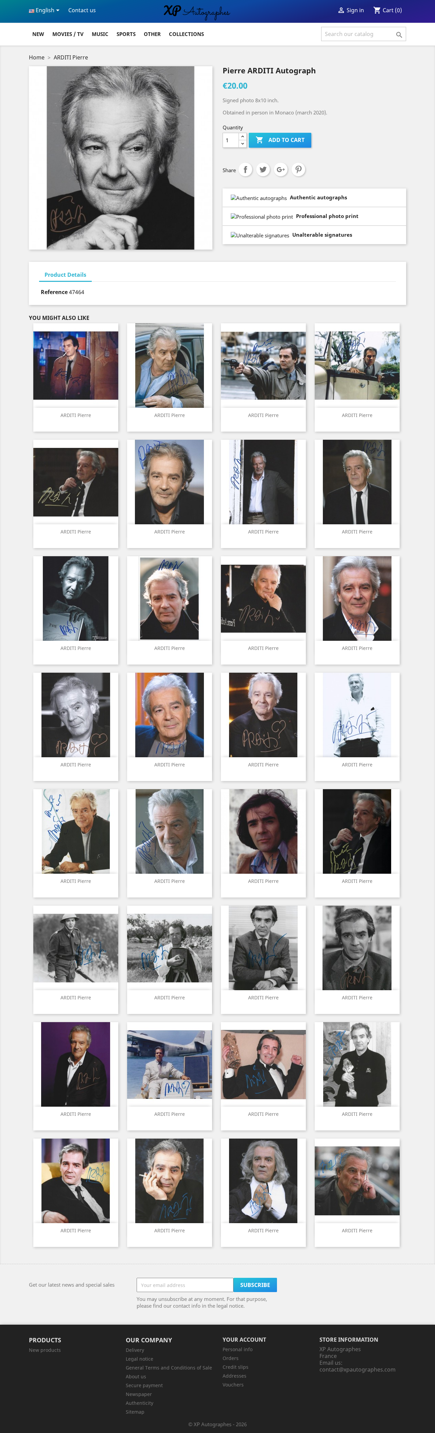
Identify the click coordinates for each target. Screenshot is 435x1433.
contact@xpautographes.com (357, 1369)
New (38, 34)
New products (45, 1350)
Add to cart (280, 140)
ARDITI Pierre (75, 415)
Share (245, 169)
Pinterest (298, 169)
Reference (54, 292)
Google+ (281, 169)
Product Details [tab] (65, 274)
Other (152, 34)
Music (100, 34)
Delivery (135, 1350)
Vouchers (233, 1384)
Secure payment (144, 1385)
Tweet (263, 169)
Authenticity (139, 1403)
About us (136, 1376)
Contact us (82, 10)
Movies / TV (68, 34)
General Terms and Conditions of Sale (169, 1367)
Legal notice (139, 1359)
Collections (186, 34)
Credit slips (235, 1367)
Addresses (234, 1376)
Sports (126, 34)
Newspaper (139, 1394)
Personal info (238, 1349)
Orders (231, 1358)
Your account (244, 1339)
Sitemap (135, 1412)
